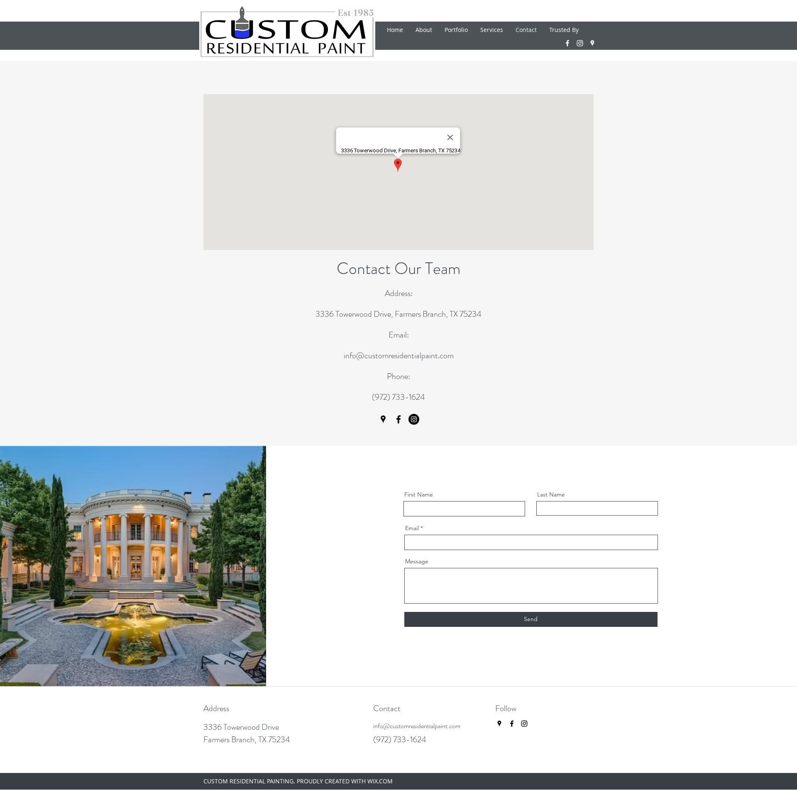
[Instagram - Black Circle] (413, 419)
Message (416, 561)
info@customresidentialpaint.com (399, 356)
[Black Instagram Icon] (524, 723)
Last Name (551, 494)
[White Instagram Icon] (580, 43)
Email (412, 528)
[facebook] (567, 43)
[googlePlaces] (592, 43)
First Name (418, 494)
